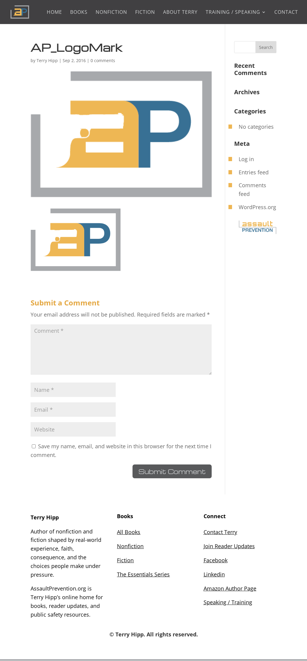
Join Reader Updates (229, 546)
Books (79, 12)
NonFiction (111, 12)
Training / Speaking (233, 12)
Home (54, 12)
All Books (128, 532)
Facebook (216, 560)
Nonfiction (130, 546)
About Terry (180, 12)
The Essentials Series (143, 574)
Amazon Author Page (230, 588)
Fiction (145, 12)
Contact (286, 12)
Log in (246, 159)
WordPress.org (257, 207)
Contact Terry (220, 532)
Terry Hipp (47, 60)
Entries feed (254, 172)
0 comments (103, 60)
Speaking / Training (228, 602)
